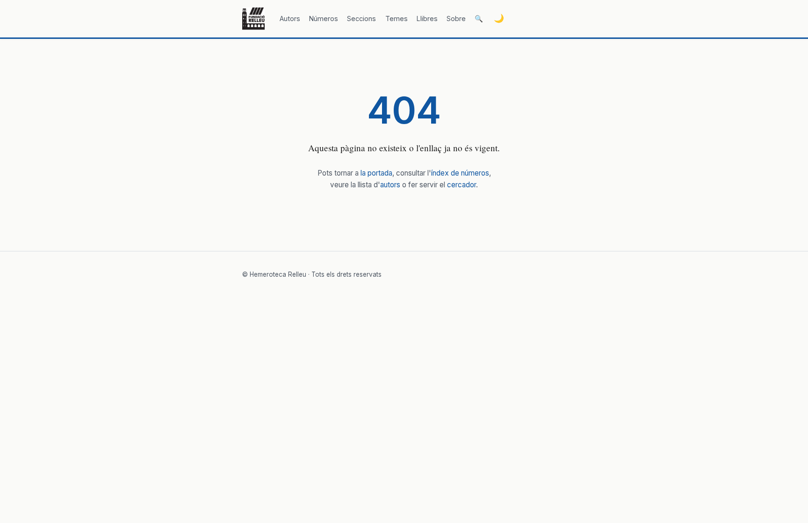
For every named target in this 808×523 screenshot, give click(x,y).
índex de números (460, 173)
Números (323, 18)
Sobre (456, 18)
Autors (290, 18)
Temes (396, 18)
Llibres (427, 18)
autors (390, 184)
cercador (461, 184)
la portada (376, 173)
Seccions (361, 18)
